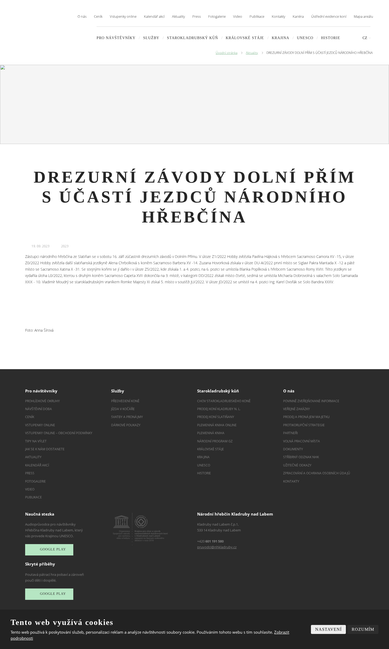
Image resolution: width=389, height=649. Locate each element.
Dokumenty (293, 449)
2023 (65, 246)
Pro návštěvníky (116, 38)
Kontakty (278, 16)
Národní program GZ (215, 441)
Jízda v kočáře (123, 409)
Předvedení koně (125, 401)
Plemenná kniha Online (217, 425)
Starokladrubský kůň (192, 38)
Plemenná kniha (210, 433)
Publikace (257, 16)
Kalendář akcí (154, 16)
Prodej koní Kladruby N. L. (219, 409)
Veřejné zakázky (296, 409)
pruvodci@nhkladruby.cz (217, 547)
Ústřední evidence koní (328, 16)
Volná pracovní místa (301, 441)
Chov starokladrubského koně (224, 401)
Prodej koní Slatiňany (215, 417)
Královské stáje (245, 38)
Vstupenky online (123, 16)
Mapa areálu (363, 16)
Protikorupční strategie (304, 425)
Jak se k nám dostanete (45, 449)
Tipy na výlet (36, 441)
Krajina (280, 38)
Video (237, 16)
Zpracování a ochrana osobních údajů (316, 473)
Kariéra (298, 16)
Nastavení (328, 629)
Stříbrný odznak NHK (301, 457)
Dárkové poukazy (126, 425)
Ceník (98, 16)
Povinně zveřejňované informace (311, 401)
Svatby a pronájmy (127, 417)
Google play (53, 549)
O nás (82, 16)
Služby (151, 38)
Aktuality (178, 16)
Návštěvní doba (38, 409)
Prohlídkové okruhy (42, 401)
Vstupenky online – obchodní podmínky (58, 433)
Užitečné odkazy (297, 465)
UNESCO (305, 38)
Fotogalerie (217, 16)
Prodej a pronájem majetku (306, 417)
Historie (330, 38)
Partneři (290, 433)
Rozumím (363, 629)
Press (196, 16)
